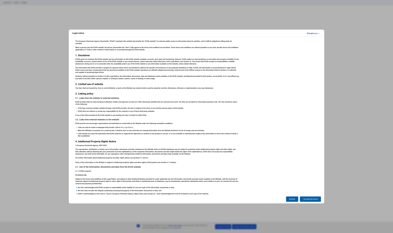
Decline (292, 199)
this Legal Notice (127, 127)
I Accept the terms (310, 199)
